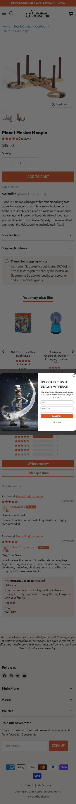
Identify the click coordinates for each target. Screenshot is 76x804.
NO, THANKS (57, 422)
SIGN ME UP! (57, 416)
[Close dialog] (74, 375)
